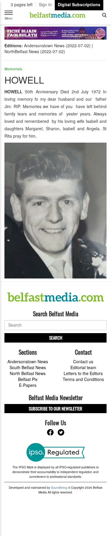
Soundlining (59, 488)
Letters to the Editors (83, 373)
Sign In (45, 4)
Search (55, 337)
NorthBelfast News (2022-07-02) (34, 51)
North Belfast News (28, 373)
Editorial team (83, 367)
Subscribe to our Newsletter (55, 408)
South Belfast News (27, 367)
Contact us (83, 361)
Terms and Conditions (83, 379)
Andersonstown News (27, 361)
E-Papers (27, 385)
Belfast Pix (28, 379)
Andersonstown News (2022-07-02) (57, 45)
